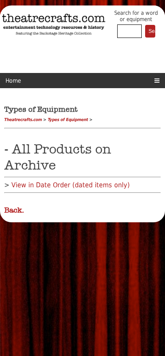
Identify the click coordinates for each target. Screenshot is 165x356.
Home (13, 80)
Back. (14, 210)
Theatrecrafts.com (23, 119)
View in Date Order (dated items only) (70, 185)
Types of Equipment (68, 119)
